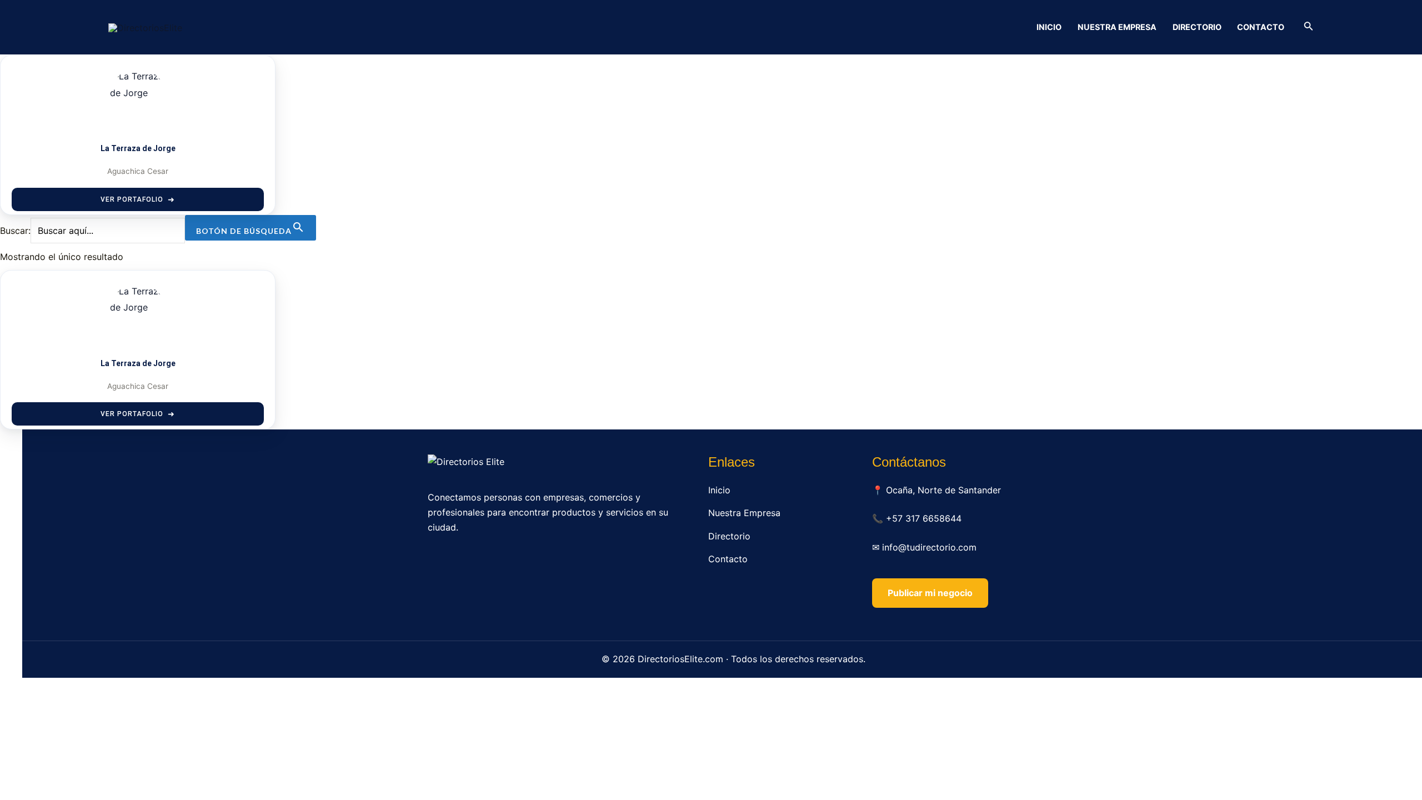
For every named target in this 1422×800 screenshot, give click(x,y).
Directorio (1197, 27)
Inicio (1049, 27)
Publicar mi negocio (930, 592)
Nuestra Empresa (1117, 27)
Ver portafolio (132, 199)
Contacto (1260, 27)
